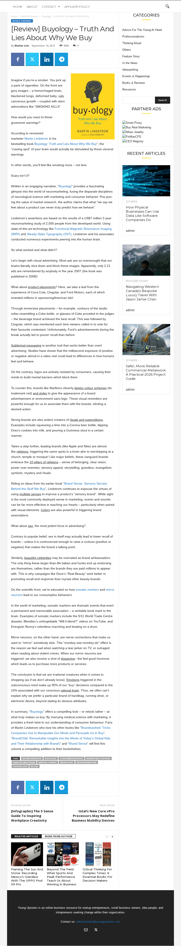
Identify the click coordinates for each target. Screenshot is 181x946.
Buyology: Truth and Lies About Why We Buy (65, 144)
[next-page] (112, 836)
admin (130, 231)
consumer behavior (71, 758)
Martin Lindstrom (36, 138)
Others (126, 49)
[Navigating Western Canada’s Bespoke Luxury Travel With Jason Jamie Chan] (146, 260)
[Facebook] (17, 59)
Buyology (65, 186)
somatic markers (87, 589)
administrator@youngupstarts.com (98, 921)
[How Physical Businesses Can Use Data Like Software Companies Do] (146, 180)
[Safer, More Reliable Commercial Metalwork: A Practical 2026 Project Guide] (146, 339)
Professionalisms (133, 36)
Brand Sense (78, 743)
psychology (20, 766)
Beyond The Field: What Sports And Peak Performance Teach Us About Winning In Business (61, 876)
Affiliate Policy (77, 6)
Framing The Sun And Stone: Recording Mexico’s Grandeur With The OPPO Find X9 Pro (27, 876)
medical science (48, 762)
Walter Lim (22, 45)
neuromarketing (86, 762)
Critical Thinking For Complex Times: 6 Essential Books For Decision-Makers (97, 874)
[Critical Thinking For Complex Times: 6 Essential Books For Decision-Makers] (99, 854)
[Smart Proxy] (146, 122)
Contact (49, 6)
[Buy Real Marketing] (146, 127)
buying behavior (32, 758)
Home (17, 6)
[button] (167, 6)
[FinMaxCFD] (146, 136)
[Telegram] (61, 59)
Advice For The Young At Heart (142, 30)
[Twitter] (32, 59)
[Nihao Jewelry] (146, 132)
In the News (130, 63)
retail (34, 766)
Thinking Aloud (131, 43)
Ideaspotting (130, 69)
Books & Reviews (29, 16)
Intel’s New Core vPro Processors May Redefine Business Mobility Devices (93, 815)
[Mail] (86, 930)
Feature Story (131, 56)
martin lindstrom (24, 762)
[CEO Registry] (146, 141)
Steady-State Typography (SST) (49, 234)
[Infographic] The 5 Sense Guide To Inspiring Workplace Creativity (32, 815)
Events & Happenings (136, 76)
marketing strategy (98, 758)
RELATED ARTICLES (26, 836)
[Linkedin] (46, 59)
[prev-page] (107, 836)
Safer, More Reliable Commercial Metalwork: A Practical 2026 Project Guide (146, 372)
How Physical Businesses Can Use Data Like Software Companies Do (142, 213)
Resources (129, 89)
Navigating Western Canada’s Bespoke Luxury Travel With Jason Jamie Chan (142, 293)
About (32, 6)
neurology (66, 762)
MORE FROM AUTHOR (58, 836)
